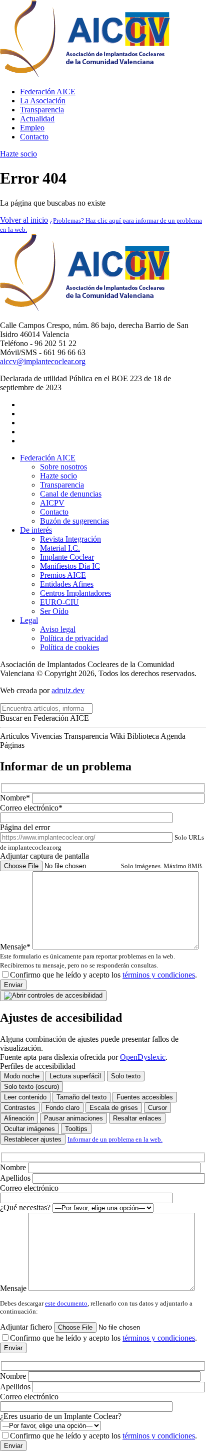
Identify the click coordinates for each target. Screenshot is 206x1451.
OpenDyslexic (143, 1057)
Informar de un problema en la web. (115, 1139)
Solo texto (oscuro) (31, 1086)
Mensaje (14, 1288)
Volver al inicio (24, 220)
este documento (66, 1303)
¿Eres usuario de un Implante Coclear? (61, 1416)
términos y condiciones (158, 975)
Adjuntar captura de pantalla (102, 861)
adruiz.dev (68, 690)
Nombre (14, 1167)
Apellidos (16, 1178)
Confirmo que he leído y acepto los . (103, 975)
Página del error (102, 837)
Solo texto (125, 1076)
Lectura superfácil (75, 1076)
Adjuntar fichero (27, 1327)
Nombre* (16, 797)
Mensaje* (87, 955)
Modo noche (22, 1076)
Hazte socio (18, 153)
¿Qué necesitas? (26, 1207)
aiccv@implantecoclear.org (43, 361)
